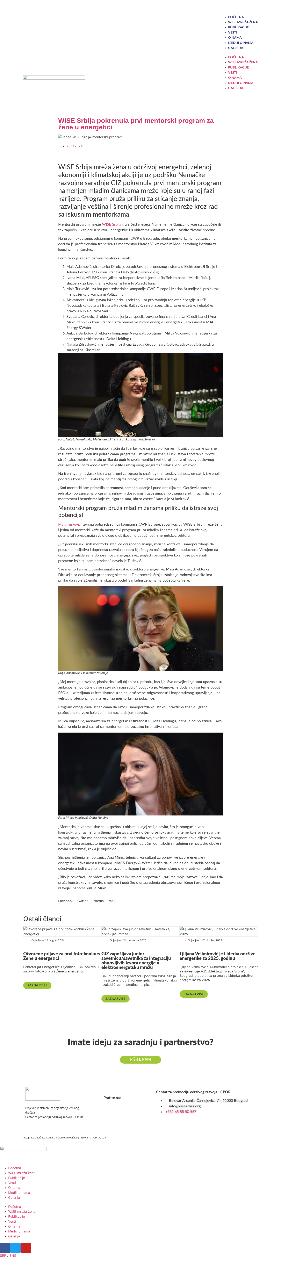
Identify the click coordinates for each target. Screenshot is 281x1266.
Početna (236, 17)
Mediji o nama (240, 42)
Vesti (232, 32)
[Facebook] (231, 4)
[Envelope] (256, 4)
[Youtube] (247, 4)
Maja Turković (69, 524)
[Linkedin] (239, 4)
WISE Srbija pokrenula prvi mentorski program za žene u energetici (136, 124)
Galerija (235, 48)
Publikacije (238, 27)
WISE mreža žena (243, 22)
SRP (25, 4)
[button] (66, 900)
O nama (235, 37)
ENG (32, 4)
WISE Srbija (111, 224)
